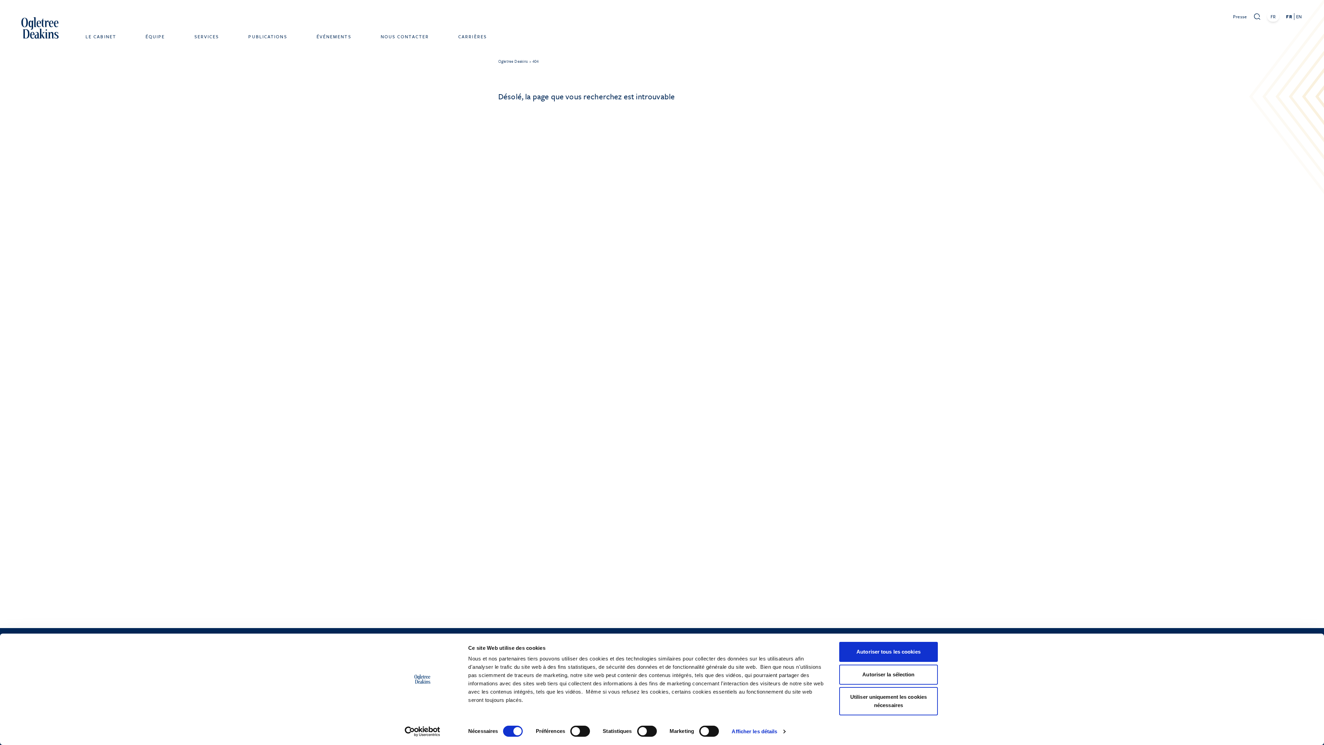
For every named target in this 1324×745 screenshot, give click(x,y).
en (1299, 16)
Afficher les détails (754, 731)
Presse (1240, 16)
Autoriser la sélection (888, 674)
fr (1289, 16)
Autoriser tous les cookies (888, 652)
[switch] (580, 731)
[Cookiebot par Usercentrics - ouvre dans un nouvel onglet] (422, 731)
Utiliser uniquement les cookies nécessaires (888, 701)
